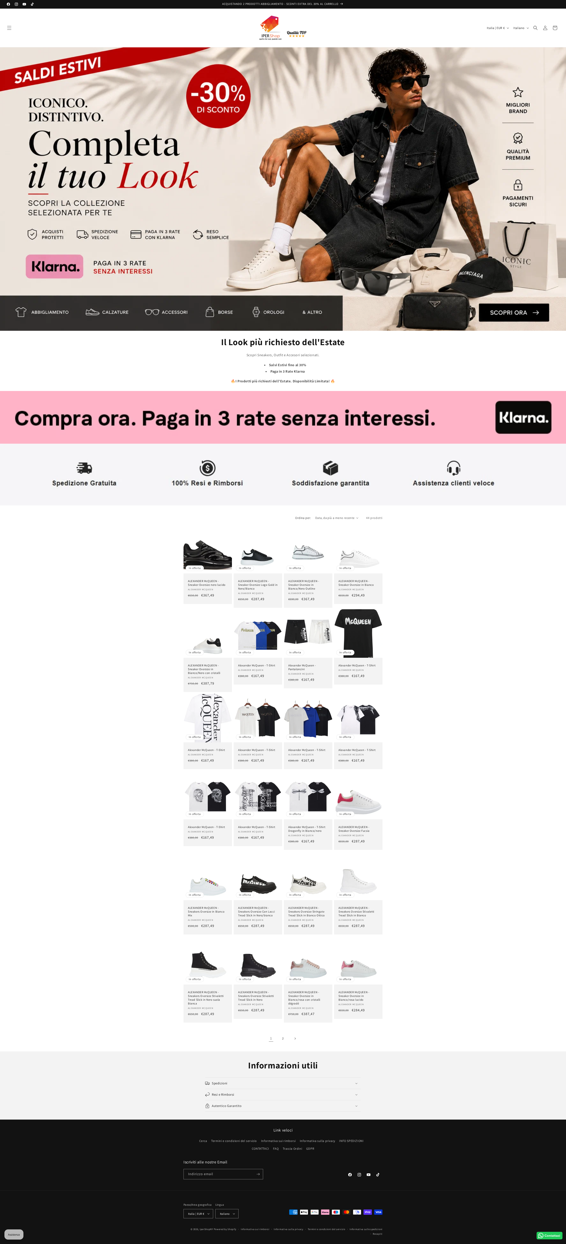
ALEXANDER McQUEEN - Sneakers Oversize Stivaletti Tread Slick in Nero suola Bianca (206, 998)
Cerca (203, 1141)
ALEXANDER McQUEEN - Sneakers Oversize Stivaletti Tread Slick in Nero (256, 996)
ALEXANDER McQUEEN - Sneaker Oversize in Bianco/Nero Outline (303, 584)
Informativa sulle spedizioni (366, 1229)
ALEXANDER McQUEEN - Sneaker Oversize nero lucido (207, 583)
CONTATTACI (260, 1149)
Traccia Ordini (292, 1149)
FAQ (276, 1149)
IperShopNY (206, 1229)
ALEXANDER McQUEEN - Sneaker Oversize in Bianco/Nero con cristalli (204, 669)
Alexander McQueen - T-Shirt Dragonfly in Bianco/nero (306, 829)
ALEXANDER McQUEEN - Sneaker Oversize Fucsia (354, 829)
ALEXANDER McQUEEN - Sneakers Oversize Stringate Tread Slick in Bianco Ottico (306, 911)
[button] (9, 28)
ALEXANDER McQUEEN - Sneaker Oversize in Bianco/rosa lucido (353, 996)
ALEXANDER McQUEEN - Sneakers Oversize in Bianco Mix (206, 911)
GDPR (310, 1149)
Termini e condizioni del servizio (234, 1141)
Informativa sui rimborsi (278, 1141)
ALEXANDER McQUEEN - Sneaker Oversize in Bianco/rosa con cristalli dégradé (304, 998)
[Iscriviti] (258, 1174)
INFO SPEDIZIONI (351, 1141)
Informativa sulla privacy (317, 1141)
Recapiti (377, 1233)
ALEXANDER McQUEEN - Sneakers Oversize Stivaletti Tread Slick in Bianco (356, 911)
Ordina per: (303, 518)
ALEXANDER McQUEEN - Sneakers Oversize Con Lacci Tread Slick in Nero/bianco (256, 911)
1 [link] (271, 1038)
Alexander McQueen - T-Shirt (256, 665)
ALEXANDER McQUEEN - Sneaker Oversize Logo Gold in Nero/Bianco (257, 584)
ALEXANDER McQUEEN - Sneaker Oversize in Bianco (356, 583)
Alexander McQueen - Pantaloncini (302, 667)
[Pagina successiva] (295, 1038)
